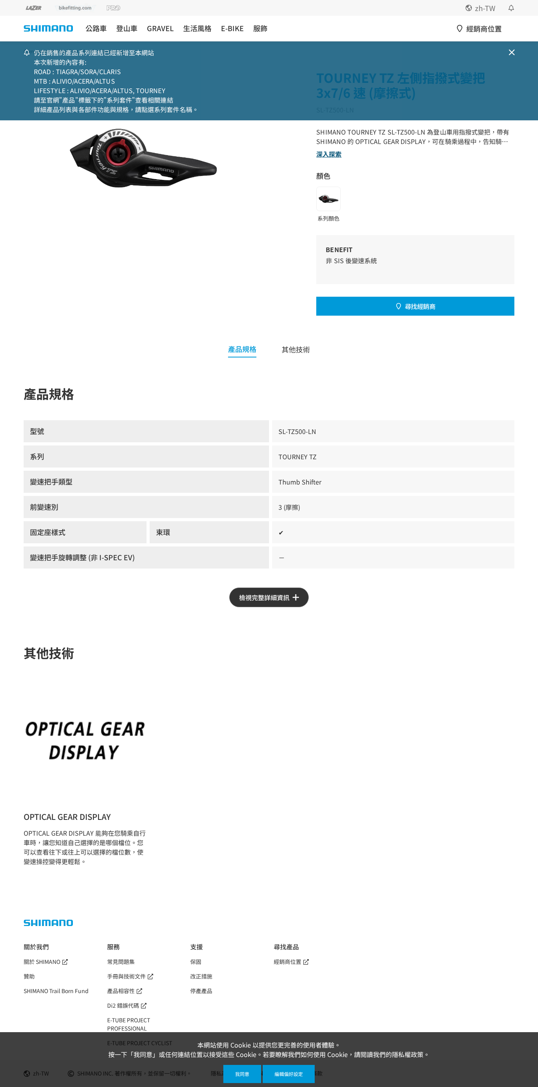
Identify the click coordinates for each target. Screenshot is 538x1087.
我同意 (242, 1073)
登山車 (126, 28)
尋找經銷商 (420, 306)
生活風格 (197, 28)
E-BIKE (232, 28)
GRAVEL (160, 28)
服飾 (260, 28)
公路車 (96, 28)
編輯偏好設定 (289, 1073)
